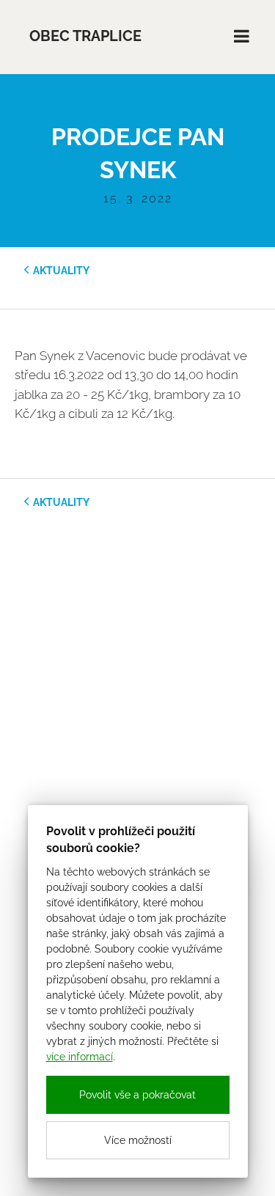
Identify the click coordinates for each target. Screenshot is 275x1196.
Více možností (138, 1140)
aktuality (61, 270)
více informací (79, 1057)
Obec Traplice (85, 36)
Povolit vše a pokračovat (137, 1095)
